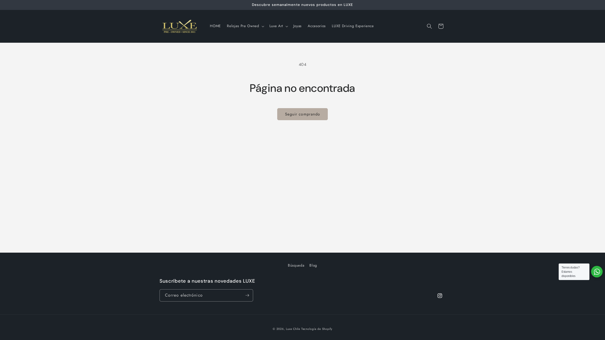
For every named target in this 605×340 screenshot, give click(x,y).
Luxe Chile (293, 329)
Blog (313, 265)
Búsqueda (296, 265)
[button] (245, 26)
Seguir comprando (302, 114)
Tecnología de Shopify (316, 329)
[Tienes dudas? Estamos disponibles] (597, 271)
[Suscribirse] (247, 295)
